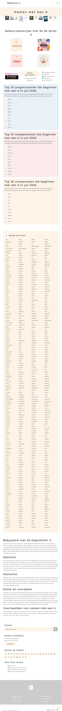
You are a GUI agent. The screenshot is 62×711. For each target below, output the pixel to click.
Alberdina (9, 313)
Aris (7, 437)
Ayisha (21, 511)
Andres (21, 381)
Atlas (9, 106)
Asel (33, 462)
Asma (33, 471)
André (20, 379)
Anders (47, 376)
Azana (20, 518)
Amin (46, 363)
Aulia (7, 491)
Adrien (21, 280)
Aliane (8, 331)
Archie (8, 426)
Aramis (21, 424)
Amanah (8, 354)
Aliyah (46, 338)
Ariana (46, 430)
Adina (9, 221)
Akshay (47, 307)
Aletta (20, 322)
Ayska (33, 516)
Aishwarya (35, 300)
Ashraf (21, 466)
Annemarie (35, 401)
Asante (21, 462)
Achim (46, 255)
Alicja (46, 331)
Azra (20, 525)
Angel (9, 215)
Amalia (47, 352)
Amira (7, 367)
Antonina (21, 417)
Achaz (20, 255)
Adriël (7, 280)
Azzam (33, 527)
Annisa (8, 408)
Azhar (46, 518)
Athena (47, 478)
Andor (7, 379)
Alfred (33, 327)
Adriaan (21, 275)
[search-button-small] (56, 629)
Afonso (21, 284)
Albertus (21, 316)
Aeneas (8, 284)
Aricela (47, 433)
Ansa (7, 410)
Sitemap (45, 701)
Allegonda (22, 340)
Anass (46, 374)
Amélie (10, 147)
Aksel (33, 307)
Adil (33, 268)
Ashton (34, 466)
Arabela (21, 421)
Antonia (47, 415)
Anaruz (21, 374)
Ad (32, 257)
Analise (34, 372)
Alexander (9, 325)
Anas (33, 374)
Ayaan (46, 504)
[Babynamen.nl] (31, 687)
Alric (20, 345)
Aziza (46, 520)
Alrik (46, 345)
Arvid (7, 457)
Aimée (7, 298)
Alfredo (8, 329)
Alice (20, 331)
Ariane (21, 433)
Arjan (20, 437)
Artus (7, 455)
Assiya (33, 473)
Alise (20, 336)
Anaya (20, 376)
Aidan (20, 293)
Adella (20, 266)
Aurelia (34, 491)
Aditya (33, 271)
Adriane (21, 277)
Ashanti (21, 464)
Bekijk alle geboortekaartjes (30, 74)
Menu (58, 3)
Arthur (10, 102)
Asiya (7, 471)
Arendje (47, 428)
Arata (46, 424)
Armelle (34, 444)
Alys (20, 349)
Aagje (46, 239)
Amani (33, 354)
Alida (7, 334)
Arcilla (20, 426)
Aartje (20, 244)
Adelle (33, 266)
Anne (9, 197)
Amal (33, 352)
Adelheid (21, 264)
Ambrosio (9, 361)
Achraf (21, 257)
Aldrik (7, 318)
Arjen (46, 437)
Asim (33, 469)
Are (46, 426)
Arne (7, 446)
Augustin (21, 489)
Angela (47, 383)
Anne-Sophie (9, 399)
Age (7, 286)
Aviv (7, 502)
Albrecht (34, 316)
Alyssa (46, 349)
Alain (20, 309)
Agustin (21, 289)
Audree (34, 484)
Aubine (21, 482)
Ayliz (7, 513)
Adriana (8, 277)
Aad (7, 239)
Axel (46, 502)
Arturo (46, 453)
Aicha (33, 291)
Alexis (33, 325)
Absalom (47, 253)
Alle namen (12, 666)
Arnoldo (47, 446)
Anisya (8, 392)
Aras (33, 424)
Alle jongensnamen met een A (17, 667)
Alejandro (22, 320)
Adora (46, 273)
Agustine (34, 289)
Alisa (7, 336)
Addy (33, 259)
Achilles (34, 255)
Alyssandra (9, 352)
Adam (9, 109)
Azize (20, 522)
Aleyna (47, 325)
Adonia (34, 273)
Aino (46, 298)
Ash (46, 462)
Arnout (34, 448)
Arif (46, 435)
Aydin (33, 509)
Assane (8, 473)
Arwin (46, 457)
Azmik (46, 522)
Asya (33, 478)
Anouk (10, 174)
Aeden (10, 112)
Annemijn (8, 403)
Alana (46, 309)
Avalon (21, 498)
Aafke (33, 239)
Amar (9, 121)
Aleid (46, 318)
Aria (20, 430)
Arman (34, 442)
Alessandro (9, 322)
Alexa (46, 322)
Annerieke (22, 403)
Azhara (8, 520)
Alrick (33, 345)
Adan (20, 259)
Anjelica (21, 394)
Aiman (46, 295)
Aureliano (9, 493)
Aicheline (47, 291)
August (8, 489)
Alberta (34, 313)
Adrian (47, 275)
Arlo (20, 442)
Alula (7, 347)
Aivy (46, 300)
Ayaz (33, 507)
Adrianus (47, 277)
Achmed (8, 257)
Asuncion (8, 478)
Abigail (8, 253)
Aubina (8, 482)
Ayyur (46, 516)
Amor (9, 218)
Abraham (34, 253)
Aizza (7, 302)
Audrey (47, 484)
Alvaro (33, 347)
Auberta (47, 480)
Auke (33, 489)
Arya (7, 460)
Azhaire (34, 518)
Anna (9, 150)
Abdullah (8, 251)
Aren (7, 428)
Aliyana (8, 340)
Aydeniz (21, 509)
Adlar (46, 271)
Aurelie (21, 493)
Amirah (21, 367)
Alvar (20, 347)
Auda (46, 482)
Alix (9, 203)
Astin (20, 475)
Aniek (7, 390)
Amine (10, 212)
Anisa (33, 390)
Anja (33, 392)
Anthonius (48, 410)
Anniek (21, 406)
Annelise (47, 399)
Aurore (21, 496)
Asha (7, 464)
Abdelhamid (35, 246)
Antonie (8, 417)
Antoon (8, 419)
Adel (7, 262)
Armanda (8, 444)
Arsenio (34, 451)
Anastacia (9, 376)
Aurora (10, 168)
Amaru (8, 358)
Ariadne (34, 430)
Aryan (20, 460)
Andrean (47, 379)
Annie (7, 406)
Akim (46, 302)
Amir (9, 124)
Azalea (8, 518)
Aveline (47, 498)
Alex (9, 200)
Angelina (8, 388)
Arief (33, 435)
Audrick (21, 487)
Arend (20, 428)
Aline (46, 334)
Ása (33, 460)
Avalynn (34, 498)
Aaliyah (21, 242)
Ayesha (8, 511)
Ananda (8, 374)
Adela (20, 262)
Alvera (46, 347)
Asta (46, 473)
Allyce (7, 343)
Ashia (46, 464)
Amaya (21, 358)
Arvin (20, 457)
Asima (46, 469)
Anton (7, 415)
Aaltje (33, 242)
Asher (33, 464)
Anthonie (34, 410)
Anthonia (21, 410)
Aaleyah (8, 242)
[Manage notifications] (58, 708)
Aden (7, 268)
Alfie (9, 115)
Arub (20, 455)
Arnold (34, 446)
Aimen (20, 298)
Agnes (9, 171)
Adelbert (47, 262)
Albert (20, 313)
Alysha (34, 349)
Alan (33, 309)
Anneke (21, 399)
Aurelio (34, 493)
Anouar (21, 408)
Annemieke (48, 401)
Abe (20, 251)
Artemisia (21, 453)
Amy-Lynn (34, 370)
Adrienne (47, 280)
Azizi (33, 522)
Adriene (34, 280)
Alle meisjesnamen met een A (17, 669)
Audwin (34, 487)
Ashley (8, 466)
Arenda (34, 428)
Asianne (8, 469)
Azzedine (47, 527)
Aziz (33, 520)
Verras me (10, 644)
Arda (33, 426)
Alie (20, 334)
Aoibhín (34, 419)
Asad (46, 460)
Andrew (34, 381)
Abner (20, 253)
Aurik (46, 493)
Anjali (46, 392)
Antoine (34, 412)
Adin (46, 268)
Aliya (33, 338)
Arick (7, 435)
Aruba (33, 455)
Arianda (8, 433)
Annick (47, 403)
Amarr (46, 356)
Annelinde (35, 399)
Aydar (46, 507)
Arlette (47, 439)
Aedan (8, 282)
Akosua (8, 307)
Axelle (20, 504)
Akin (7, 304)
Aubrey (34, 482)
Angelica (21, 385)
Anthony (8, 412)
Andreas (8, 381)
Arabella (34, 421)
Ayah (7, 507)
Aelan (33, 282)
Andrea (34, 379)
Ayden (7, 509)
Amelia (47, 361)
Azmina (8, 525)
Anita (20, 392)
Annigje (34, 406)
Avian (33, 500)
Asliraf (21, 471)
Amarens (21, 356)
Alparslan (47, 343)
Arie (20, 435)
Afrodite (34, 284)
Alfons (21, 327)
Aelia (46, 282)
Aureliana (47, 491)
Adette (21, 268)
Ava (9, 159)
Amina (8, 365)
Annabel (8, 397)
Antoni (34, 415)
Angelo (47, 388)
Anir (20, 390)
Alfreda (47, 327)
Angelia (8, 385)
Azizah (8, 522)
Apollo (8, 421)
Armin (46, 444)
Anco (33, 376)
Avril (20, 502)
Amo (46, 367)
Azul (33, 525)
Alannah (21, 311)
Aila (7, 295)
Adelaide (34, 262)
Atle (33, 480)
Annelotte (22, 401)
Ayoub (46, 513)
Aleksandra (48, 320)
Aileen (20, 295)
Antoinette (48, 412)
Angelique (35, 388)
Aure (20, 491)
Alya (7, 349)
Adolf (20, 273)
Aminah (21, 365)
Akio (33, 304)
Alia (46, 329)
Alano (33, 311)
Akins (20, 304)
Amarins (10, 153)
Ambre (46, 358)
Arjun (7, 439)
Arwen (33, 457)
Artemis (8, 453)
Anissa (46, 390)
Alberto (8, 316)
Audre (20, 484)
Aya (33, 504)
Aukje (46, 489)
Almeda (34, 343)
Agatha (47, 284)
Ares (7, 430)
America (21, 363)
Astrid (33, 475)
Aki (9, 206)
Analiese (21, 372)
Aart (7, 244)
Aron (9, 118)
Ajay (20, 302)
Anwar (20, 419)
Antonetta (22, 415)
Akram (21, 307)
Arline (7, 442)
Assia (20, 473)
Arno (20, 446)
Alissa (7, 338)
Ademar (47, 266)
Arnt (46, 448)
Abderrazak (9, 248)
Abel (9, 99)
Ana (46, 370)
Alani (7, 311)
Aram (46, 421)
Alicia (33, 331)
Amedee (34, 361)
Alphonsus (9, 345)
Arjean (34, 437)
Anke (33, 394)
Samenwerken (45, 699)
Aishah (21, 300)
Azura (46, 525)
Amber (34, 358)
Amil (33, 363)
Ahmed (8, 291)
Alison (46, 336)
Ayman (21, 513)
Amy (20, 370)
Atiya (7, 480)
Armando (21, 444)
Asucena (47, 475)
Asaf (7, 462)
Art (45, 451)
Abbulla (47, 244)
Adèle (7, 264)
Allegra (34, 340)
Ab (32, 244)
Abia (46, 251)
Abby (7, 246)
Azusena (21, 527)
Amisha (34, 367)
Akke (46, 304)
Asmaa (46, 471)
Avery (9, 209)
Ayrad (7, 516)
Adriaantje (35, 275)
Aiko (46, 293)
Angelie (34, 385)
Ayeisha (47, 509)
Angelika (47, 385)
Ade (46, 259)
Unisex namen (16, 701)
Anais (7, 372)
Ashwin (47, 466)
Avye (33, 502)
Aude (7, 484)
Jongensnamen (16, 696)
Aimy (33, 298)
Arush (46, 455)
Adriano (34, 277)
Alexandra (22, 325)
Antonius (47, 417)
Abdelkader (48, 246)
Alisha (33, 336)
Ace (7, 255)
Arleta (20, 439)
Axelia (7, 504)
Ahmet (21, 291)
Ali (32, 329)
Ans (46, 408)
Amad (20, 352)
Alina (33, 334)
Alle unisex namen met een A (17, 671)
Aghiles (21, 286)
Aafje (20, 239)
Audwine (47, 487)
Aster (9, 194)
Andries (47, 381)
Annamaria (35, 397)
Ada (9, 165)
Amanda (21, 354)
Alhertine (21, 329)
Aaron (46, 242)
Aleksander (35, 320)
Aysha (20, 516)
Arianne (34, 433)
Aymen (34, 513)
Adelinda (47, 264)
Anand (46, 372)
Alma (20, 343)
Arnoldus (8, 448)
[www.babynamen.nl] (14, 2)
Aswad (21, 478)
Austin (46, 496)
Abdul (9, 127)
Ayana (20, 507)
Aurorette (34, 496)
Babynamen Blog (45, 696)
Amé (20, 361)
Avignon (47, 500)
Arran (20, 451)
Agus (7, 289)
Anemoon (21, 383)
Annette (34, 403)
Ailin (33, 295)
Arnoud (21, 448)
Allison (47, 340)
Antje (20, 412)
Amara (8, 356)
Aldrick (47, 316)
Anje (7, 394)
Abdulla (47, 248)
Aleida (8, 320)
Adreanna (9, 275)
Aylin (46, 511)
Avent (7, 500)
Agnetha (47, 286)
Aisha (7, 300)
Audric (8, 487)
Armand (47, 442)
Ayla (9, 162)
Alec (20, 318)
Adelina (34, 264)
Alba (9, 156)
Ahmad (47, 289)
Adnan (8, 273)
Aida (7, 293)
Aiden (33, 293)
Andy (7, 383)
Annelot (8, 401)
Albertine (47, 313)
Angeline (21, 388)
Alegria (34, 318)
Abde (20, 246)
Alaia (7, 309)
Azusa (7, 527)
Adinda (21, 271)
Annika (47, 406)
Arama (8, 424)
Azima (20, 520)
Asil (20, 469)
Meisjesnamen (16, 699)
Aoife (46, 419)
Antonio (34, 417)
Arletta (34, 439)
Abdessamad (22, 248)
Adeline (8, 266)
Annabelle (22, 397)
